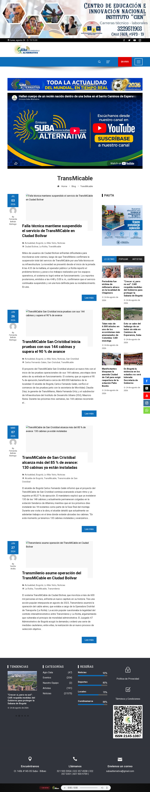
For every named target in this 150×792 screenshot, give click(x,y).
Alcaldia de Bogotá (34, 478)
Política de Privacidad (128, 678)
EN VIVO (125, 62)
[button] (75, 19)
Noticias (61, 243)
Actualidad (30, 243)
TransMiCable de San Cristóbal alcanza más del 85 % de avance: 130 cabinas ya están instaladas (50, 462)
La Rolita (43, 246)
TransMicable (54, 246)
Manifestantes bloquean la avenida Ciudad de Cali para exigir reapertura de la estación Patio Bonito (111, 377)
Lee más (89, 297)
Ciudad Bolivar (31, 246)
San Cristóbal (72, 359)
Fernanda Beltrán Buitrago (13, 221)
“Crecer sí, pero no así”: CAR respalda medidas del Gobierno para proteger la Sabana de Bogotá (133, 288)
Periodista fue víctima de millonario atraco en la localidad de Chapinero (111, 287)
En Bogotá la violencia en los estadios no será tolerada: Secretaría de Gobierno (132, 375)
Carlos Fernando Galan (35, 362)
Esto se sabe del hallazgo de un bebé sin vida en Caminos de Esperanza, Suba (132, 329)
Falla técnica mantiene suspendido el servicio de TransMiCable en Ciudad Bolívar (52, 231)
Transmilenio (54, 589)
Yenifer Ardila (13, 567)
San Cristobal (53, 362)
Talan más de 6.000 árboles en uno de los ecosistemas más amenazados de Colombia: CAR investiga (111, 332)
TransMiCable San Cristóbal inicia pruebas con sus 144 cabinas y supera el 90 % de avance (51, 346)
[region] (75, 19)
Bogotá (39, 243)
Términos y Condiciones (128, 698)
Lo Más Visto (50, 243)
